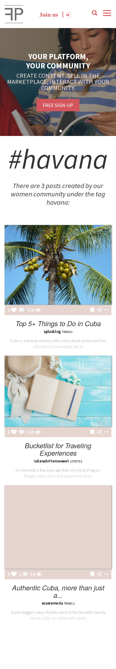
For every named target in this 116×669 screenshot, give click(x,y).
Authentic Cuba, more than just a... (58, 591)
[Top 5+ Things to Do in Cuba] (58, 265)
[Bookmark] (92, 310)
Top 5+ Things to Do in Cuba (58, 323)
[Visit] (38, 310)
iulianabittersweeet (51, 461)
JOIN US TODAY (70, 102)
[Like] (14, 310)
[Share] (99, 310)
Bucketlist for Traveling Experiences (58, 449)
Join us (48, 14)
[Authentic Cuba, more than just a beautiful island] (58, 527)
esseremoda (52, 603)
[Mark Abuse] (104, 310)
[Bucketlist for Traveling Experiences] (58, 391)
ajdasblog (52, 331)
